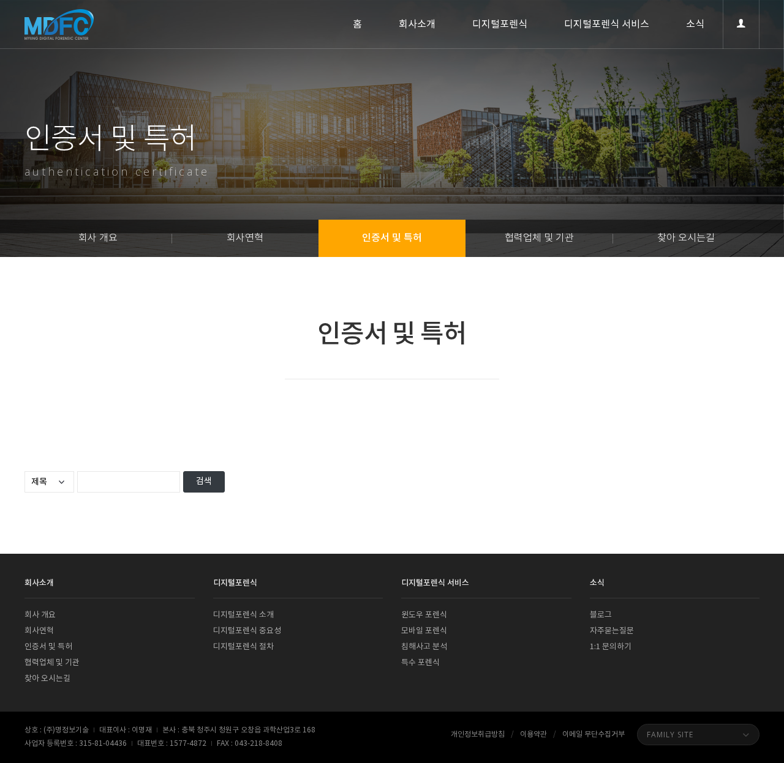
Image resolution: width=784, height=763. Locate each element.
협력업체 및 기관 (539, 238)
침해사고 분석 (424, 647)
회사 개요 (98, 238)
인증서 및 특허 (392, 238)
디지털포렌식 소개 (243, 615)
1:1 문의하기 (610, 647)
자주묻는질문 (612, 631)
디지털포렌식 (499, 24)
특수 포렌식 (420, 663)
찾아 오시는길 (686, 238)
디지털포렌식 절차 (243, 647)
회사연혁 (245, 238)
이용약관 (533, 735)
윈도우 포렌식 (424, 615)
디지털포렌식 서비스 (606, 24)
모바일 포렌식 (424, 631)
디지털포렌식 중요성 (247, 631)
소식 (695, 24)
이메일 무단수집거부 (593, 735)
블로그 (601, 615)
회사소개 (417, 24)
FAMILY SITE (670, 734)
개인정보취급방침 (478, 735)
